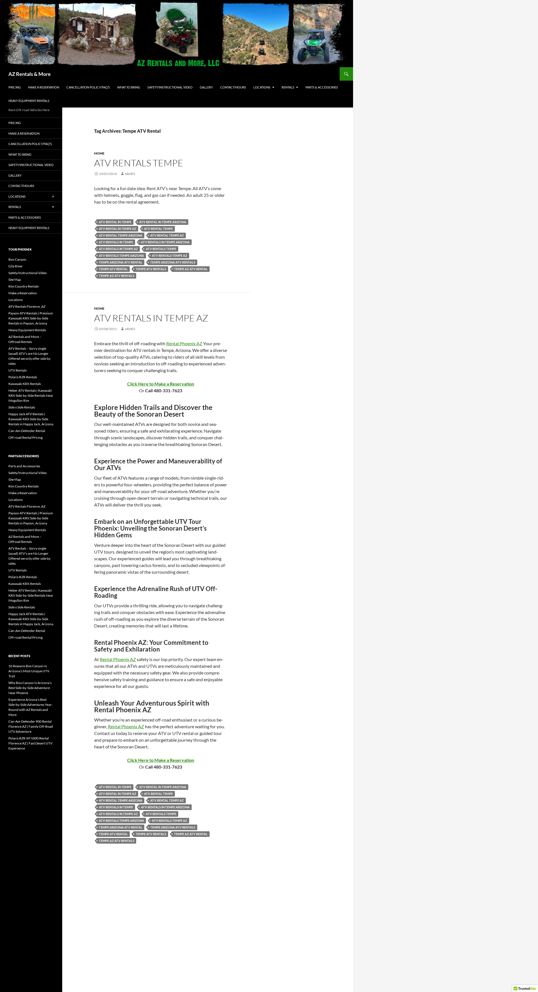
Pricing (14, 87)
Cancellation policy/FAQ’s (88, 87)
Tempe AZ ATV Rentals (116, 275)
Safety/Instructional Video (170, 87)
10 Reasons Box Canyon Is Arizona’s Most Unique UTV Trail (28, 671)
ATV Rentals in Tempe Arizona (165, 242)
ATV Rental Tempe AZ (167, 235)
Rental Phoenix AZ (184, 343)
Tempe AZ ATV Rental (191, 269)
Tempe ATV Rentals (151, 269)
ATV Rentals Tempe (138, 163)
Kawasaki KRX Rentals (24, 384)
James (130, 174)
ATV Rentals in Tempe (116, 242)
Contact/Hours (233, 87)
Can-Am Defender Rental (26, 431)
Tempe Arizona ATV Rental (120, 262)
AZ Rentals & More (29, 74)
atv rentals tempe (161, 249)
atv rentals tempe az (169, 255)
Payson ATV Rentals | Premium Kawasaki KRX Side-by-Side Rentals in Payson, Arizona (30, 318)
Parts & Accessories (321, 87)
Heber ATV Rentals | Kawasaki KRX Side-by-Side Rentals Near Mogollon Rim (30, 395)
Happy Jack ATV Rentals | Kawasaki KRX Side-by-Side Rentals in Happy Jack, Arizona (30, 419)
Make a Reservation (43, 87)
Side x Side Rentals (21, 407)
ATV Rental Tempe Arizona (120, 235)
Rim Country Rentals (23, 286)
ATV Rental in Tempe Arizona (162, 222)
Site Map (14, 279)
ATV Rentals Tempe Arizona (121, 255)
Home (99, 153)
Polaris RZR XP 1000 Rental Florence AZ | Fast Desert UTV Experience (30, 743)
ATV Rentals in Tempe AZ (118, 249)
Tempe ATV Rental (113, 269)
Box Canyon (17, 259)
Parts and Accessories (24, 466)
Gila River (15, 266)
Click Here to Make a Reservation (160, 383)
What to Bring (128, 87)
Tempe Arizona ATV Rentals (172, 262)
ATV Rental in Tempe (115, 222)
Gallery (206, 87)
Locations (261, 87)
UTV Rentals (17, 370)
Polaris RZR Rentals (22, 377)
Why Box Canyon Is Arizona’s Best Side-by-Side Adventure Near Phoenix (30, 688)
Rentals (288, 87)
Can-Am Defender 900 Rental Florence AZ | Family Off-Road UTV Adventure (30, 726)
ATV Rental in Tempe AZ (117, 228)
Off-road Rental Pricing (25, 437)
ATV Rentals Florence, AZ (26, 306)
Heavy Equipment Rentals (28, 100)
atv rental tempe (158, 228)
